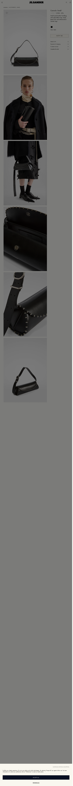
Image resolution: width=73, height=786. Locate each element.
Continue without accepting (61, 766)
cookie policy (40, 771)
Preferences (36, 782)
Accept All (36, 777)
